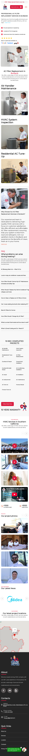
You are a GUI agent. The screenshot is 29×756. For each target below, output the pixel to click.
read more (7, 22)
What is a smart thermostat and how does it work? (15, 322)
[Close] (15, 630)
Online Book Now (7, 404)
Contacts (3, 744)
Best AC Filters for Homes (8, 310)
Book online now (15, 7)
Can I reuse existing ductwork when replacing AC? (14, 304)
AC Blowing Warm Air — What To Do (11, 269)
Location (3, 740)
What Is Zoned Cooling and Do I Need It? (12, 328)
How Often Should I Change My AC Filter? (12, 316)
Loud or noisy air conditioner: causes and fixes (13, 275)
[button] (26, 433)
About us (3, 731)
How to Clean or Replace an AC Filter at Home (13, 298)
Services (3, 735)
